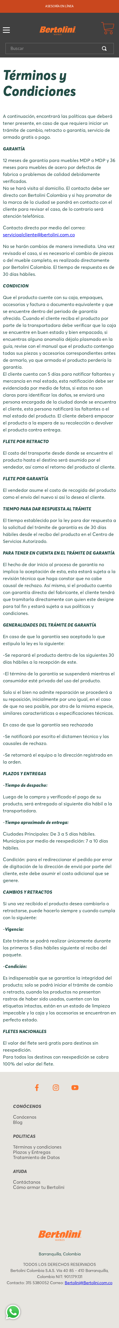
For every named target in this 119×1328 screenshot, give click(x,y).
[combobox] (59, 48)
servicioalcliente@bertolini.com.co (39, 234)
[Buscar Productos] (105, 48)
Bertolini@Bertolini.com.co (88, 1282)
